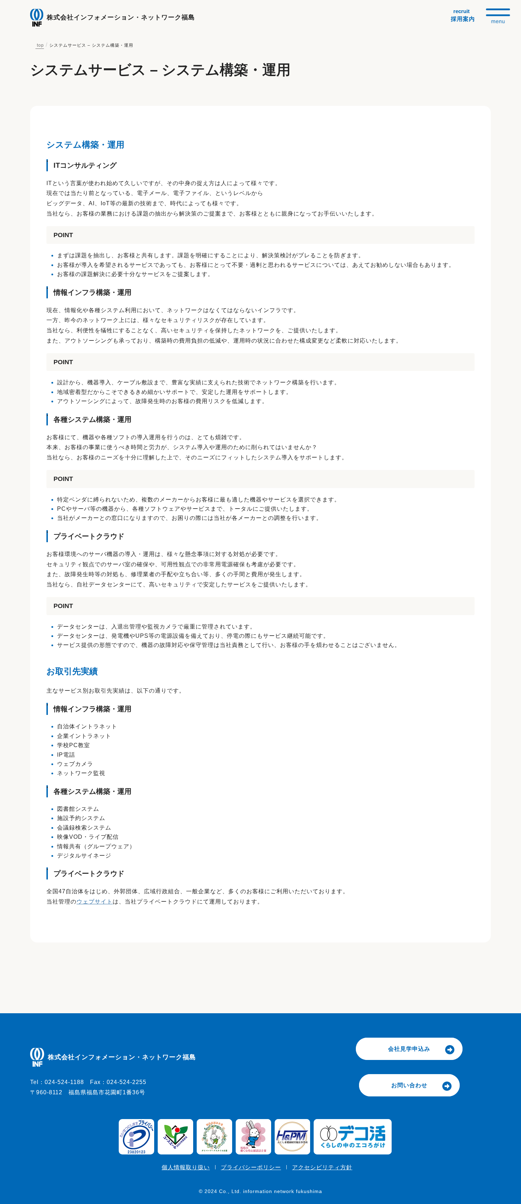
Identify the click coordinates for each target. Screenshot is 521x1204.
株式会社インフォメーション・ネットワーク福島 (121, 17)
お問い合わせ (409, 1085)
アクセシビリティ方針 (322, 1167)
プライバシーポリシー (251, 1167)
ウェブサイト (95, 902)
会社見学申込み (409, 1049)
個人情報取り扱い (186, 1167)
